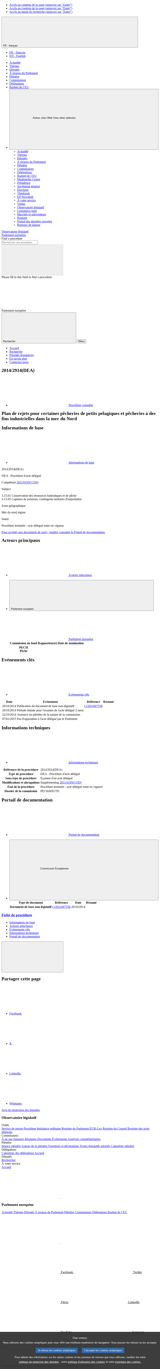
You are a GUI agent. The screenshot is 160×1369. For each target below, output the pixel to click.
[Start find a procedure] (32, 259)
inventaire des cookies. (128, 1361)
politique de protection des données (39, 1361)
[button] (60, 1197)
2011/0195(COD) (27, 482)
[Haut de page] (32, 956)
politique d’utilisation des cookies (86, 1361)
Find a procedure (12, 238)
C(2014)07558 (93, 706)
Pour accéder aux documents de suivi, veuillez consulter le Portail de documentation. (53, 532)
